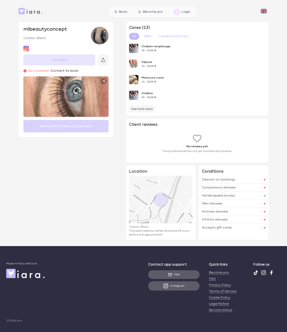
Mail (177, 274)
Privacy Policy (220, 285)
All (134, 36)
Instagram (177, 286)
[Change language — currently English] (263, 12)
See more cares (142, 109)
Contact (59, 60)
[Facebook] (271, 272)
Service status (220, 310)
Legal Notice (219, 303)
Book (123, 11)
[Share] (104, 81)
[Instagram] (263, 272)
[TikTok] (255, 272)
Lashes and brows (173, 36)
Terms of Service (222, 291)
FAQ (212, 278)
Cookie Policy (219, 297)
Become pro (153, 11)
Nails (147, 36)
